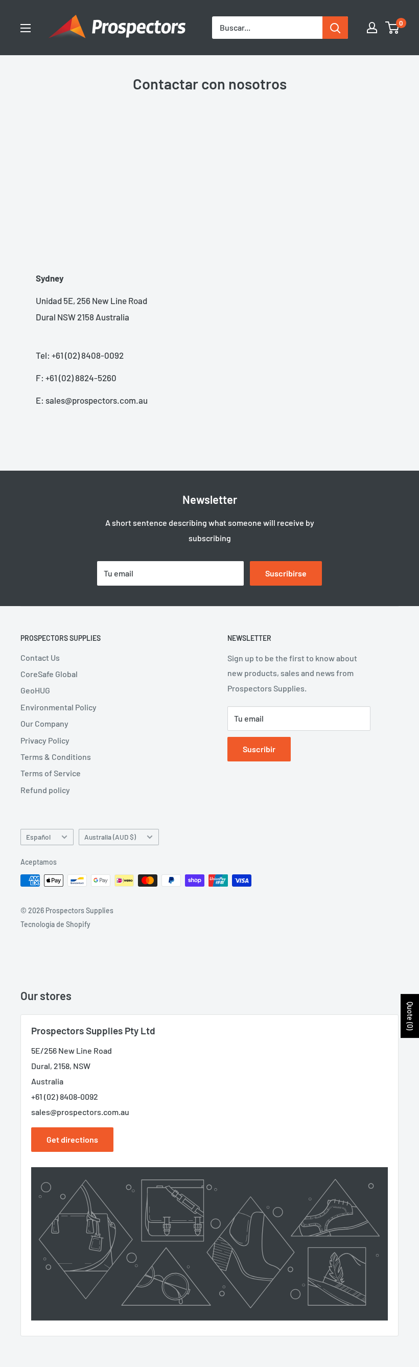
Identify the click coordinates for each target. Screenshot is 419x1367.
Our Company (44, 723)
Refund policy (45, 790)
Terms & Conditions (55, 756)
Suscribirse (286, 573)
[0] (392, 27)
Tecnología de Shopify (55, 924)
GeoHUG (35, 690)
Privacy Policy (44, 740)
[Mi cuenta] (372, 27)
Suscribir (259, 749)
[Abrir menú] (25, 28)
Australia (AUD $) (110, 836)
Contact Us (40, 657)
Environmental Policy (58, 707)
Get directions (72, 1139)
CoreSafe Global (49, 674)
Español (38, 836)
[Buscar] (335, 27)
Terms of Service (50, 773)
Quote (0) (410, 1016)
